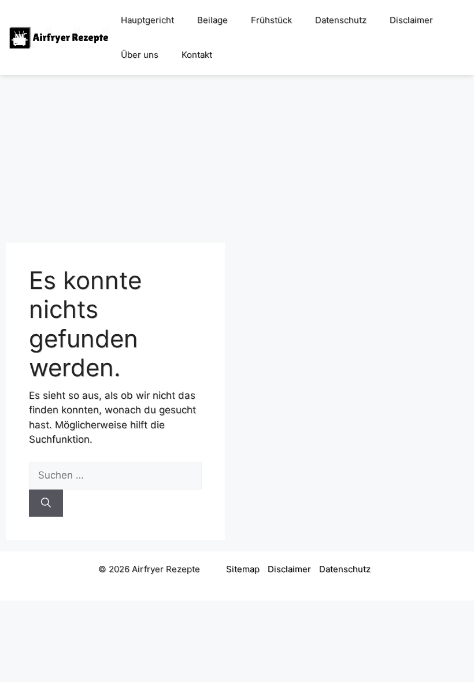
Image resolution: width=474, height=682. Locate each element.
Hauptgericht (147, 19)
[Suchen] (46, 503)
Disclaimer (411, 19)
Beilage (212, 19)
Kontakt (197, 54)
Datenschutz (340, 19)
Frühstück (271, 19)
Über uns (139, 54)
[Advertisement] (237, 153)
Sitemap (243, 569)
